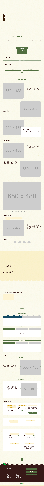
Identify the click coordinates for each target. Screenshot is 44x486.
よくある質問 (17, 473)
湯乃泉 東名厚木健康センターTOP (20, 477)
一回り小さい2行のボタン (22, 53)
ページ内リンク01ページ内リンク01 (30, 71)
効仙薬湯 (8, 475)
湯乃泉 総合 (17, 478)
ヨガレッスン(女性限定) (10, 478)
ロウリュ (8, 473)
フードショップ (18, 476)
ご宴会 (17, 469)
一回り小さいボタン (22, 50)
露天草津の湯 (8, 476)
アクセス (43, 242)
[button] (40, 366)
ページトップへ (22, 457)
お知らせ (8, 469)
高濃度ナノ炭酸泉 (9, 477)
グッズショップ (18, 475)
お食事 (16, 468)
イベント (43, 248)
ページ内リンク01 (13, 69)
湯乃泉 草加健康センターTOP (10, 468)
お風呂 (7, 474)
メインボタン (22, 48)
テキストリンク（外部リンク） (7, 45)
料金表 (43, 238)
